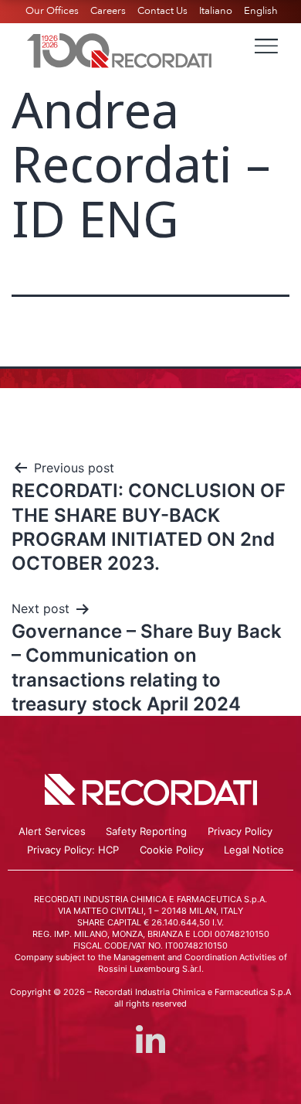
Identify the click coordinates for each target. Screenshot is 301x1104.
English (261, 11)
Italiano (215, 11)
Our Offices (52, 11)
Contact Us (162, 11)
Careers (108, 11)
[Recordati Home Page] (119, 48)
